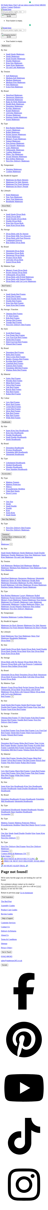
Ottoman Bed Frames (14, 314)
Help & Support (7, 918)
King (8, 510)
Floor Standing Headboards (16, 469)
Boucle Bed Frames (13, 389)
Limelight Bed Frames (14, 363)
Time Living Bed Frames (15, 357)
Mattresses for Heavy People (17, 186)
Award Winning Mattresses (16, 156)
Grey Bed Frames (13, 402)
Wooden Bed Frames (14, 381)
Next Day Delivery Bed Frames (18, 325)
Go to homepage (26, 893)
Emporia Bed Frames (14, 366)
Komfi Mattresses (13, 111)
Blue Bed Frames (12, 415)
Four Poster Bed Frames (15, 335)
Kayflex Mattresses (13, 108)
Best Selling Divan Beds (15, 243)
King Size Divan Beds (14, 223)
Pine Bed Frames (12, 392)
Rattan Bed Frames (13, 394)
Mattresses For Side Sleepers (17, 182)
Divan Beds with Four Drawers (18, 238)
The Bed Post (6, 901)
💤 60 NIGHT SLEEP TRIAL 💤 (14, 866)
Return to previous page (10, 893)
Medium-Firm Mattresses (15, 82)
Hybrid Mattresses (13, 137)
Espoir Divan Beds (13, 262)
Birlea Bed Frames (13, 355)
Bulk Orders (6, 539)
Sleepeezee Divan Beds (15, 255)
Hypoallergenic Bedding (15, 489)
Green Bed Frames (13, 409)
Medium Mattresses (13, 80)
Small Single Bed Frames (16, 294)
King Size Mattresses (14, 63)
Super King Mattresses (15, 65)
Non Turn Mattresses (14, 197)
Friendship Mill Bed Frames (17, 368)
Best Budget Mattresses (15, 128)
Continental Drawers (14, 240)
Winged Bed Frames (14, 344)
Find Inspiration (7, 897)
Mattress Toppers (12, 482)
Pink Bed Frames (12, 413)
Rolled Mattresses (13, 132)
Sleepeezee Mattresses (14, 97)
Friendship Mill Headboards (17, 452)
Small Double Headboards (16, 437)
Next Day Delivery (8, 519)
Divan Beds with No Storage (17, 234)
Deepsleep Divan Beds (15, 253)
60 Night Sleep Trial (9, 5)
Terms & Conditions (9, 939)
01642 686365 (6, 956)
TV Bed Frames (12, 316)
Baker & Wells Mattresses (16, 102)
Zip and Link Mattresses (15, 67)
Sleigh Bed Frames (13, 340)
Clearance (5, 534)
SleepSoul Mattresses (14, 95)
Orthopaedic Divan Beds (15, 275)
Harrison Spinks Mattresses (16, 117)
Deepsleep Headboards (15, 448)
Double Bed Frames (14, 301)
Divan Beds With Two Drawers (18, 236)
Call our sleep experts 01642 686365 (31, 5)
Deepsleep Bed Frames (15, 352)
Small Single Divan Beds (15, 214)
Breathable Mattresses (14, 201)
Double (9, 508)
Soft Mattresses (12, 76)
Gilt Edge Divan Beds (14, 260)
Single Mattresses (12, 56)
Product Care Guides (9, 910)
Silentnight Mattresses (14, 100)
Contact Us (5, 927)
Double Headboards (14, 435)
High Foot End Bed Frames (16, 342)
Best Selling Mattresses (15, 159)
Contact (10, 7)
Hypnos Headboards (14, 450)
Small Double (11, 506)
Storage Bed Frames (14, 320)
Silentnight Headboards (15, 454)
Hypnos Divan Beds (14, 257)
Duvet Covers (11, 493)
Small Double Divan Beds (16, 219)
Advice (4, 7)
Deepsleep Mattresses (14, 106)
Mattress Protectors (13, 484)
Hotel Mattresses (12, 195)
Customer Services (8, 923)
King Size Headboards (15, 433)
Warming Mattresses (14, 169)
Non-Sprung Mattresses (15, 143)
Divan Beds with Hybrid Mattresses (20, 277)
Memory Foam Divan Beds (16, 270)
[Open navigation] (2, 33)
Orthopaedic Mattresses (15, 150)
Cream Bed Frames (13, 407)
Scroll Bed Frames (13, 333)
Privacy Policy (6, 948)
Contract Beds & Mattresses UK (13, 537)
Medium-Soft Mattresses (15, 78)
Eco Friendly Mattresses (15, 145)
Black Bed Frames (13, 404)
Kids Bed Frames (12, 318)
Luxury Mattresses (13, 130)
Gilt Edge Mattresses (14, 113)
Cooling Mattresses (13, 152)
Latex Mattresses (12, 148)
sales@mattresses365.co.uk (11, 886)
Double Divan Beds (13, 221)
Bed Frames (6, 286)
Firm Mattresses (12, 85)
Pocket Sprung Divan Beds (16, 272)
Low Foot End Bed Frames (16, 337)
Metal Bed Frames (13, 383)
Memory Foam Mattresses (16, 139)
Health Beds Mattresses (15, 104)
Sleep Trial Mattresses (14, 199)
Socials (4, 965)
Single (8, 504)
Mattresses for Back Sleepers (17, 180)
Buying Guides (7, 914)
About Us (5, 935)
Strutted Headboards (14, 465)
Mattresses (6, 46)
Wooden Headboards (14, 467)
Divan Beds (6, 206)
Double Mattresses (13, 61)
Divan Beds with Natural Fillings (19, 279)
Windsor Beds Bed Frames (16, 370)
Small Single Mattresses (15, 54)
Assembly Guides (8, 906)
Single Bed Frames (13, 296)
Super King (10, 513)
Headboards (6, 422)
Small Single (11, 515)
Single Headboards (13, 439)
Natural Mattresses (13, 141)
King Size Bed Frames (15, 303)
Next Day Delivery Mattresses (17, 161)
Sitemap (4, 943)
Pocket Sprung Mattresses (16, 134)
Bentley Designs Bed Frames (17, 359)
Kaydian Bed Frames (14, 361)
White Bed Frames (13, 418)
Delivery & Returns (8, 931)
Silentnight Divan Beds (15, 251)
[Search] (25, 12)
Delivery (17, 7)
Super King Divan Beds (15, 225)
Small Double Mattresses (15, 59)
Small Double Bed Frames (16, 299)
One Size (9, 502)
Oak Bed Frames (12, 387)
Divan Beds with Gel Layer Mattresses (21, 281)
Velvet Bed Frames (13, 385)
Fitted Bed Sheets (13, 491)
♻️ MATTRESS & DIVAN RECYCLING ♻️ (19, 859)
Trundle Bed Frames (14, 322)
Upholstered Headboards (15, 463)
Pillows (9, 487)
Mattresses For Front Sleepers (17, 184)
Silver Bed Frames (13, 411)
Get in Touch (6, 952)
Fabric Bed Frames (13, 378)
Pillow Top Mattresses (14, 154)
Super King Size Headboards (17, 431)
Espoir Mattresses (13, 119)
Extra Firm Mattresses (14, 87)
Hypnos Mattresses (13, 115)
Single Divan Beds (13, 216)
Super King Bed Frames (15, 305)
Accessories (6, 474)
